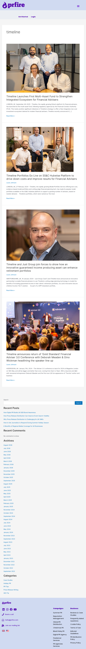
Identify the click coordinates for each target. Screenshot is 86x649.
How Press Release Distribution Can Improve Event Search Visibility (26, 416)
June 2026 (7, 451)
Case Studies (8, 580)
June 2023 (7, 548)
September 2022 (9, 571)
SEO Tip (6, 593)
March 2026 (8, 461)
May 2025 (7, 493)
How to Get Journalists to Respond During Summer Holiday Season (26, 423)
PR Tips (6, 586)
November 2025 (9, 474)
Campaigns (58, 608)
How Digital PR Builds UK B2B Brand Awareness (20, 412)
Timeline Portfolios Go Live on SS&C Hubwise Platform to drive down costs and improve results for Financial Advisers (41, 177)
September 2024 (9, 516)
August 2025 (8, 484)
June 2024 (7, 526)
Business (74, 608)
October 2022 (8, 568)
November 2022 (9, 565)
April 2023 (7, 555)
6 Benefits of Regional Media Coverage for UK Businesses (23, 426)
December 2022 (9, 561)
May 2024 (7, 529)
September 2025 (9, 480)
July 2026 (7, 448)
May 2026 (7, 455)
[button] (78, 6)
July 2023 (7, 545)
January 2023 (8, 558)
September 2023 (9, 539)
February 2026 (9, 464)
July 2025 (7, 487)
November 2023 (9, 535)
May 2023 (7, 552)
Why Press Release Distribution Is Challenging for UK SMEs (23, 419)
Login (33, 17)
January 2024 (8, 532)
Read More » (10, 116)
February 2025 (8, 503)
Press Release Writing (11, 590)
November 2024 (9, 510)
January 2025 (8, 506)
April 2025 (7, 497)
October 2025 (8, 477)
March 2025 (8, 500)
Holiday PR (7, 583)
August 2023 (8, 542)
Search (6, 400)
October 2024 (8, 513)
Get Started (23, 17)
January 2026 (8, 468)
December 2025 (9, 471)
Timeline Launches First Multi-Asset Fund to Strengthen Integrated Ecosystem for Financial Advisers (39, 98)
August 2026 (8, 445)
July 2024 (7, 523)
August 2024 (8, 519)
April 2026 (7, 458)
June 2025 (7, 490)
